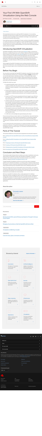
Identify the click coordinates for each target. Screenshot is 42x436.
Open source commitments (25, 361)
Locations (2, 379)
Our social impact (24, 363)
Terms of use (16, 386)
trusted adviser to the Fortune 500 (25, 355)
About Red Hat (3, 378)
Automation (10, 264)
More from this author (17, 200)
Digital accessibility (3, 387)
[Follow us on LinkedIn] (13, 195)
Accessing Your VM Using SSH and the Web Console (16, 149)
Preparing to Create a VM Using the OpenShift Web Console (18, 142)
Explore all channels (30, 253)
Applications (11, 315)
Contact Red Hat (17, 379)
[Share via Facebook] (6, 26)
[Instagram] (40, 336)
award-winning (24, 356)
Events (29, 378)
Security (25, 280)
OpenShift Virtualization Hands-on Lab (19, 159)
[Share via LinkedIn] (8, 26)
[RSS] (37, 26)
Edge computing (11, 298)
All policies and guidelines (32, 386)
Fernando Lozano (9, 21)
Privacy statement (3, 386)
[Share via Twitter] (9, 26)
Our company (3, 359)
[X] (38, 336)
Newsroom (23, 359)
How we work (3, 361)
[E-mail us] (10, 26)
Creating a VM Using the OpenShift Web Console (16, 145)
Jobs (15, 378)
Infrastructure (27, 298)
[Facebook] (35, 336)
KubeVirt (26, 51)
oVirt (18, 54)
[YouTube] (33, 336)
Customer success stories (5, 363)
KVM (22, 54)
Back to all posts (6, 31)
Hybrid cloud (23, 18)
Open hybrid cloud (12, 280)
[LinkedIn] (30, 336)
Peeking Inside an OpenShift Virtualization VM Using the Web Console (20, 147)
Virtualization (29, 18)
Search (37, 206)
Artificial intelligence (28, 264)
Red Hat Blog (4, 6)
